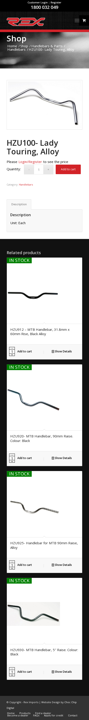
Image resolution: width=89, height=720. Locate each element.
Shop (16, 38)
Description (19, 204)
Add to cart (68, 169)
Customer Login (38, 2)
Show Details (63, 351)
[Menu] (77, 20)
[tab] (19, 204)
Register (56, 2)
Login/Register (30, 161)
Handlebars (26, 184)
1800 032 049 (44, 7)
